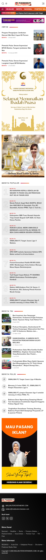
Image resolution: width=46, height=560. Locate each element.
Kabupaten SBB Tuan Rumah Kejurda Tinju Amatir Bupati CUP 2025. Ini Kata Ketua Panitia (25, 217)
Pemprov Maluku (31, 531)
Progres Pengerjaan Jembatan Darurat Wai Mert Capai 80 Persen (15, 34)
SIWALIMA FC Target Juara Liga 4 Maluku (23, 242)
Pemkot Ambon (7, 534)
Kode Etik (14, 545)
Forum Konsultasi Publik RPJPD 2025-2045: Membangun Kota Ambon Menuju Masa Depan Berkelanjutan (26, 265)
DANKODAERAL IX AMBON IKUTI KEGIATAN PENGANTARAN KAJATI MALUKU (26, 340)
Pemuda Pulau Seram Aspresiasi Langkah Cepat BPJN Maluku (15, 62)
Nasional (28, 9)
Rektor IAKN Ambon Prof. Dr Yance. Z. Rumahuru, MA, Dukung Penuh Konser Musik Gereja (25, 289)
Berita (19, 9)
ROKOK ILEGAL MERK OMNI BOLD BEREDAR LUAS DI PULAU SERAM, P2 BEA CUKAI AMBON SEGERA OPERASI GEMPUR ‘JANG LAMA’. (25, 230)
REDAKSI (5, 545)
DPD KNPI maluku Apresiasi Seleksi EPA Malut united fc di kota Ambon (26, 253)
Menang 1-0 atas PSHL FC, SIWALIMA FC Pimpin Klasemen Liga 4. (24, 386)
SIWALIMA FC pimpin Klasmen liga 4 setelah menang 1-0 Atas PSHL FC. (24, 301)
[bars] (42, 4)
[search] (3, 3)
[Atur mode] (6, 3)
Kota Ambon (19, 534)
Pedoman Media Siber (9, 547)
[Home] (2, 9)
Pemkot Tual (30, 534)
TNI (38, 534)
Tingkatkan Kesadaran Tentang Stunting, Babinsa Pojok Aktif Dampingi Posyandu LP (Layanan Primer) (25, 411)
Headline (10, 9)
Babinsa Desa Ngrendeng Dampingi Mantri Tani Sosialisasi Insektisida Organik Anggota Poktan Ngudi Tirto (26, 402)
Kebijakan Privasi (27, 545)
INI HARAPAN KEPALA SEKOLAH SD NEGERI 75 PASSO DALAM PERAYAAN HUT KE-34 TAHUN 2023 (25, 193)
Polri (3, 536)
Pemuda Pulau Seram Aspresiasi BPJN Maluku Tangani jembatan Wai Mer (16, 48)
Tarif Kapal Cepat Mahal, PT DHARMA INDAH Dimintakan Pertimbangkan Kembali (25, 277)
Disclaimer (38, 545)
